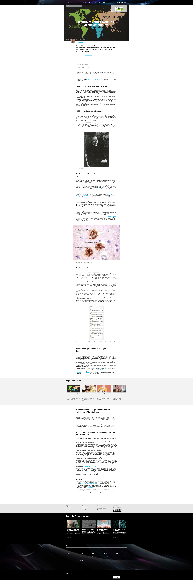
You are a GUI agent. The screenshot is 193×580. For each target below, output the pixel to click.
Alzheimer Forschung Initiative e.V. (102, 369)
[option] (119, 9)
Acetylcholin (109, 356)
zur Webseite (90, 487)
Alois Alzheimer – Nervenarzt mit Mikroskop (94, 79)
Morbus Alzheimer (76, 5)
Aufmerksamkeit (110, 418)
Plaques (77, 123)
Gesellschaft (83, 508)
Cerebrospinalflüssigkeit (107, 444)
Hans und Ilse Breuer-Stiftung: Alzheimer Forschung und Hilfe (119, 9)
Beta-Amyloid (96, 193)
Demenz (82, 90)
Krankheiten (69, 5)
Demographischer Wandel (85, 507)
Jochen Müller (99, 506)
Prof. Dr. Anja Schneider (100, 509)
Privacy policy (75, 575)
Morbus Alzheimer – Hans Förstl (90, 466)
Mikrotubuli (105, 219)
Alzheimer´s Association (98, 188)
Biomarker (98, 444)
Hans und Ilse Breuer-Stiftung (99, 371)
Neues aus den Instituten (71, 519)
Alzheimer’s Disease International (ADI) (83, 372)
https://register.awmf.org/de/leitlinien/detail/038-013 (90, 483)
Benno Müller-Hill (84, 195)
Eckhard (109, 215)
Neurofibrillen (88, 121)
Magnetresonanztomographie (83, 439)
